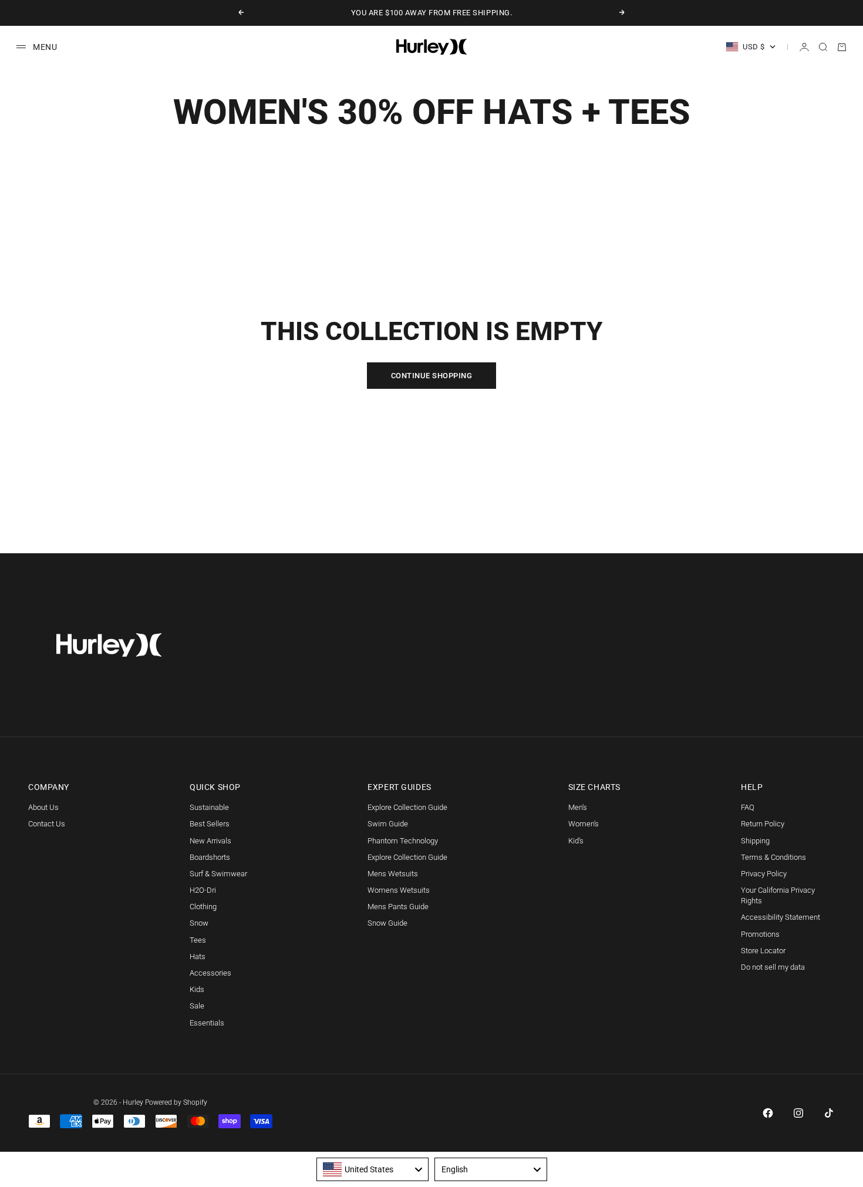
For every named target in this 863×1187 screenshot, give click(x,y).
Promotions (760, 934)
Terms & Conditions (773, 857)
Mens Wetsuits (393, 873)
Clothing (203, 906)
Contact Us (46, 823)
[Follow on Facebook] (768, 1113)
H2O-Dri (203, 890)
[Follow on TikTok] (829, 1113)
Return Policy (762, 823)
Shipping (755, 840)
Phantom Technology (403, 840)
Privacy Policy (764, 873)
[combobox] (372, 1169)
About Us (43, 807)
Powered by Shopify (176, 1102)
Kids (197, 989)
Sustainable (209, 807)
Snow (199, 923)
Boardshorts (210, 857)
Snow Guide (387, 923)
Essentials (207, 1022)
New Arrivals (210, 840)
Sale (197, 1005)
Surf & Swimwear (218, 873)
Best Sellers (210, 823)
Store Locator (763, 950)
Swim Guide (388, 823)
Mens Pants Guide (398, 906)
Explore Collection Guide (407, 807)
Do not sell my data (773, 967)
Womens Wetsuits (399, 890)
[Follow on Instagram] (798, 1113)
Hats (197, 956)
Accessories (210, 973)
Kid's (576, 840)
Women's (583, 823)
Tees (198, 940)
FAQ (747, 807)
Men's (577, 807)
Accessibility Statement (780, 917)
